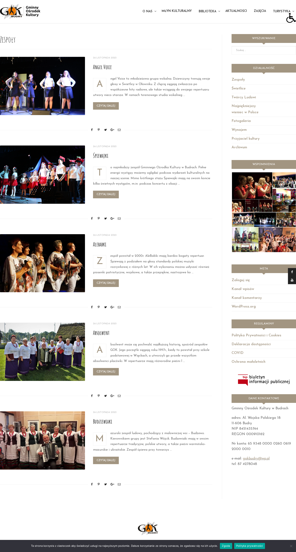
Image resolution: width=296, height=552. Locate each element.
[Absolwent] (42, 352)
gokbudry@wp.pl (256, 459)
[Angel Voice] (42, 86)
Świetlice (239, 88)
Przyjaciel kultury (246, 139)
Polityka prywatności (249, 545)
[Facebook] (292, 272)
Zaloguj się (241, 280)
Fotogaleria (241, 121)
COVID (237, 353)
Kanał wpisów (243, 289)
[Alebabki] (42, 263)
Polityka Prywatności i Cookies (256, 335)
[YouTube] (292, 280)
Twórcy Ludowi (244, 97)
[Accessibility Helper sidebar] (291, 18)
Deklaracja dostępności (251, 344)
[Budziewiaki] (42, 440)
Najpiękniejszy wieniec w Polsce (245, 109)
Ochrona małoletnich (248, 362)
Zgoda (226, 545)
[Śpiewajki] (42, 175)
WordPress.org (244, 307)
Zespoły (238, 80)
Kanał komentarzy (247, 298)
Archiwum (239, 147)
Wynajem (239, 130)
